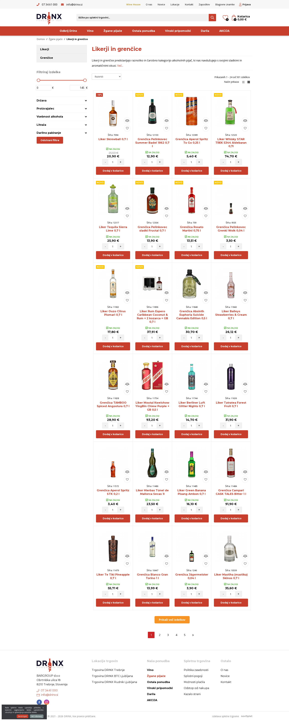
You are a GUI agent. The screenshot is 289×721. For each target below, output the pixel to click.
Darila (205, 30)
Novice (161, 4)
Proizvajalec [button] (45, 108)
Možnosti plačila (194, 682)
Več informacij (36, 716)
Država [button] (41, 100)
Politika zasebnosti (196, 670)
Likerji (44, 49)
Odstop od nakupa (196, 688)
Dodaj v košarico (113, 170)
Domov (41, 39)
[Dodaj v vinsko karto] (127, 128)
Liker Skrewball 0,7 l (113, 139)
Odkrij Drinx (68, 30)
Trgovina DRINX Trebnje (108, 670)
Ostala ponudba (143, 30)
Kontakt (189, 4)
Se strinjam (22, 716)
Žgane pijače (113, 30)
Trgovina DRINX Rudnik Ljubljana (114, 682)
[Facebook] (39, 702)
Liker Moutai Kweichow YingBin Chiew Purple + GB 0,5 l (152, 406)
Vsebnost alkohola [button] (50, 116)
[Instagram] (46, 702)
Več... (120, 65)
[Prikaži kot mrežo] (249, 81)
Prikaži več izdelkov (172, 620)
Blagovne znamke (225, 4)
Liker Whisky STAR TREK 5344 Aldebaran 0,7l (231, 143)
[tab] (62, 100)
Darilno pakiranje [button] (49, 132)
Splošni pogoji (193, 676)
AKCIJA (224, 30)
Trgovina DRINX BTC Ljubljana (112, 676)
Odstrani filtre (49, 140)
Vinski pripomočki (178, 30)
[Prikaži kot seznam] (245, 81)
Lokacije (174, 4)
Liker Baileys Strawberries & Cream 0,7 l (231, 315)
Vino (90, 30)
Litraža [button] (41, 124)
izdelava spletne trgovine (225, 716)
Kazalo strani (192, 694)
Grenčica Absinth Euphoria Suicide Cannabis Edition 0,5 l (191, 315)
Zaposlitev (204, 4)
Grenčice (46, 57)
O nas (149, 4)
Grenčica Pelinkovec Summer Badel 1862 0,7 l (152, 143)
